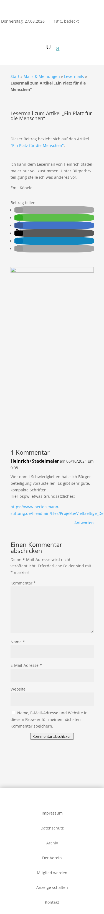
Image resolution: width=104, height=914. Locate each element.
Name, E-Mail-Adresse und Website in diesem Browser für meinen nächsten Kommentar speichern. (49, 719)
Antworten (84, 522)
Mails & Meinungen (42, 76)
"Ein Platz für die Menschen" (37, 145)
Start (15, 76)
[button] (18, 210)
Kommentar (23, 583)
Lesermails (74, 76)
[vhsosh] (52, 271)
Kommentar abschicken (52, 736)
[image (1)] (52, 429)
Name (18, 641)
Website (18, 689)
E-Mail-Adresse (26, 665)
